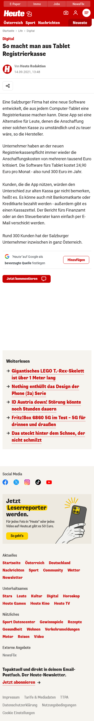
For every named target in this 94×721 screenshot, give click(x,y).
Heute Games (14, 603)
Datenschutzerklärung (20, 705)
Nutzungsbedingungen (59, 705)
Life (20, 31)
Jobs (57, 4)
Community (53, 570)
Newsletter (13, 577)
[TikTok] (38, 481)
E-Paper (15, 4)
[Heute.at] (14, 13)
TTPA (64, 697)
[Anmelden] (75, 13)
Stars (7, 596)
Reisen (23, 636)
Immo (37, 4)
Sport (30, 22)
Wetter (74, 570)
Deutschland (59, 563)
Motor (8, 636)
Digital (31, 31)
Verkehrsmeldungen (62, 629)
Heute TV (62, 603)
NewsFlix (78, 4)
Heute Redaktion (33, 66)
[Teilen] (8, 85)
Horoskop (71, 596)
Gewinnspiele (51, 622)
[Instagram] (27, 481)
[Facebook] (5, 481)
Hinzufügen (76, 260)
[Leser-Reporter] (66, 13)
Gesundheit (12, 629)
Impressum (11, 697)
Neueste (80, 22)
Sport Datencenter (19, 622)
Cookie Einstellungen (19, 712)
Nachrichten (13, 570)
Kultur (36, 596)
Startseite (8, 31)
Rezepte (75, 622)
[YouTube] (49, 481)
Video (39, 636)
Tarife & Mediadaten (40, 697)
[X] (16, 481)
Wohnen (33, 629)
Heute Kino (40, 603)
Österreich (13, 22)
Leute (21, 596)
